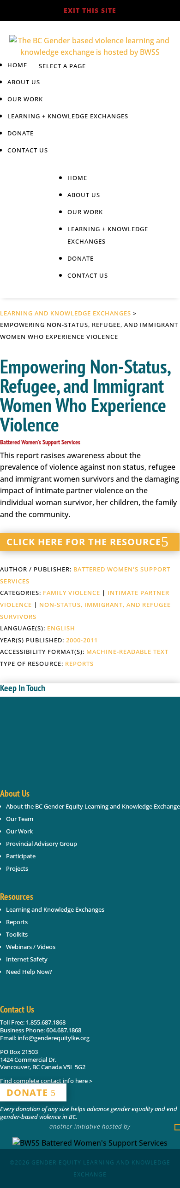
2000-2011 (82, 640)
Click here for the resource (83, 542)
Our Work (19, 831)
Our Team (19, 819)
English (61, 628)
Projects (17, 868)
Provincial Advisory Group (41, 843)
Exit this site (90, 10)
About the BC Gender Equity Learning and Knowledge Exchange (93, 806)
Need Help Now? (29, 971)
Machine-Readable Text (127, 651)
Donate (20, 133)
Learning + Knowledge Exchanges (67, 116)
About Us (23, 82)
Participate (21, 856)
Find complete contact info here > (46, 1081)
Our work (25, 99)
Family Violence (71, 592)
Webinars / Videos (30, 947)
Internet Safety (27, 959)
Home (17, 65)
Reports (79, 663)
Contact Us (27, 150)
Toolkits (17, 934)
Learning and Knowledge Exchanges (65, 313)
